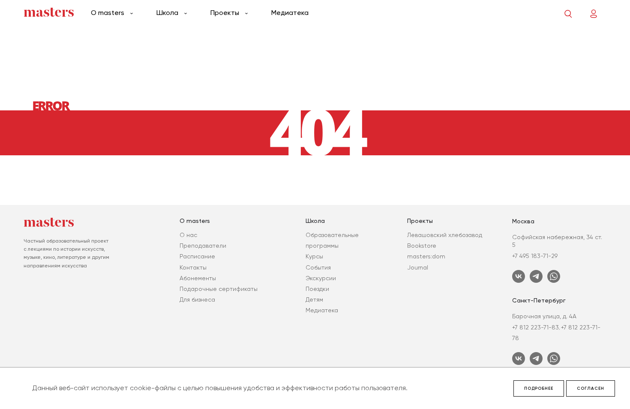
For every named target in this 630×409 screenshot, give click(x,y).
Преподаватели (203, 245)
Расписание (197, 256)
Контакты (193, 267)
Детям (314, 299)
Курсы (314, 256)
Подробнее (538, 388)
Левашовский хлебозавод (444, 234)
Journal (417, 267)
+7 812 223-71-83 (535, 327)
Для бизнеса (197, 299)
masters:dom (426, 256)
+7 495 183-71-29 (535, 255)
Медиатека (290, 13)
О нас (188, 234)
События (318, 267)
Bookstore (421, 245)
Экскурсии (321, 278)
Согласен (590, 388)
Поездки (317, 288)
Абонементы (198, 278)
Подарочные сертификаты (219, 288)
